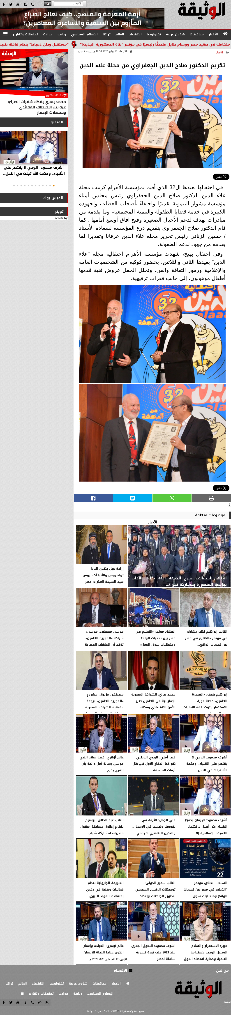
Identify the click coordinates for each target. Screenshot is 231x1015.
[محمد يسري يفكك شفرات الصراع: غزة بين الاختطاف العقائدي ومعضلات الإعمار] (34, 83)
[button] (54, 185)
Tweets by (60, 218)
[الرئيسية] (225, 34)
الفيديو (57, 122)
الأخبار (219, 52)
